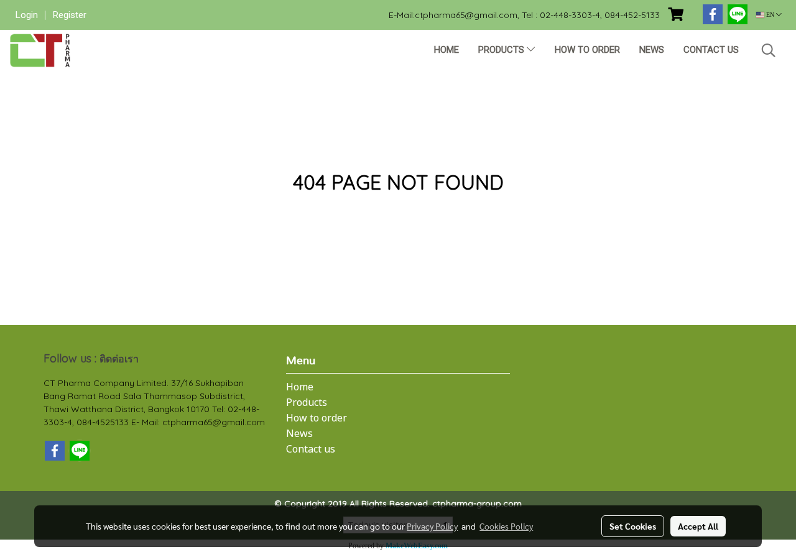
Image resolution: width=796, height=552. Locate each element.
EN (770, 14)
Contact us (711, 49)
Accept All (698, 525)
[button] (768, 50)
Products (502, 49)
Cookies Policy (506, 525)
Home (446, 49)
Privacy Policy (432, 525)
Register (69, 15)
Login (27, 15)
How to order (587, 49)
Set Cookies (632, 525)
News (651, 49)
